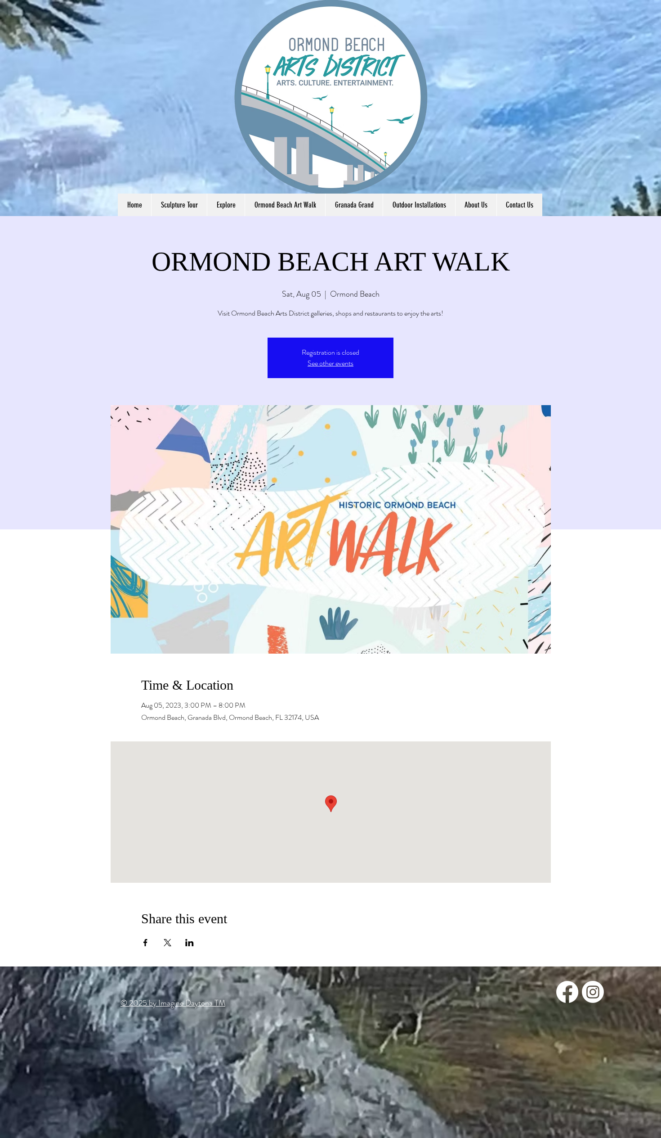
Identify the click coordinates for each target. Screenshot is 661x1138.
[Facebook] (567, 992)
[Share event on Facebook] (145, 942)
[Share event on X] (167, 942)
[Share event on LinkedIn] (189, 942)
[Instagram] (593, 992)
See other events (330, 363)
